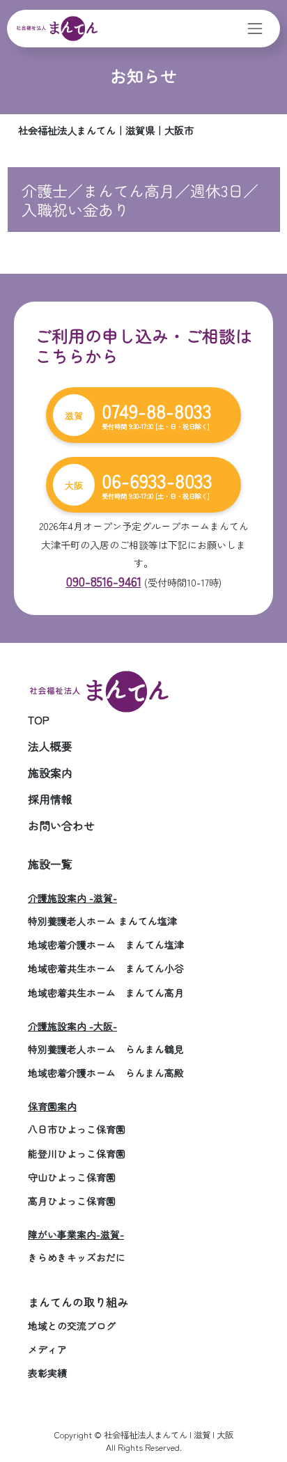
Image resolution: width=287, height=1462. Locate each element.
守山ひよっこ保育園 (72, 1177)
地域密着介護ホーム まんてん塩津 (106, 944)
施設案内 (50, 772)
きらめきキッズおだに (76, 1257)
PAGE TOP (265, 1405)
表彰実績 (47, 1373)
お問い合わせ (61, 825)
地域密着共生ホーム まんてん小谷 (106, 968)
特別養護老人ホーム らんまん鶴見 (106, 1049)
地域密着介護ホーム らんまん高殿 (106, 1073)
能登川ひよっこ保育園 (76, 1153)
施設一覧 (50, 863)
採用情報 (50, 799)
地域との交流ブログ (72, 1325)
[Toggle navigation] (255, 28)
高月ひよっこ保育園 (72, 1201)
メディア (47, 1349)
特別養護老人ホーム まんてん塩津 (102, 921)
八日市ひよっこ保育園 (76, 1129)
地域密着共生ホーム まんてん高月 (106, 993)
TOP (38, 719)
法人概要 (50, 746)
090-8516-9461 (103, 581)
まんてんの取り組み (78, 1301)
